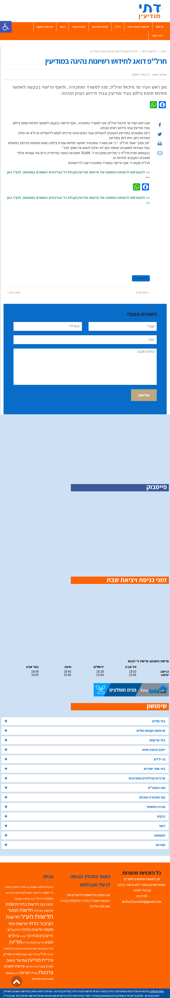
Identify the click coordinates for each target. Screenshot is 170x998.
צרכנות (46, 972)
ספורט (17, 954)
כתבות (34, 942)
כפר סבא (15, 995)
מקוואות (159, 835)
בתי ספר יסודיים (154, 768)
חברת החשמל (156, 806)
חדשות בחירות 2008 (22, 904)
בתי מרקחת (157, 740)
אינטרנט (48, 887)
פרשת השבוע (14, 966)
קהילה (34, 973)
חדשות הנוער (20, 910)
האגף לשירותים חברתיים (19, 892)
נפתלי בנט (33, 954)
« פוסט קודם (143, 292)
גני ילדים (159, 759)
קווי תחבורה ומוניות (152, 797)
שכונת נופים (47, 978)
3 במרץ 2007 (140, 74)
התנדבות (46, 904)
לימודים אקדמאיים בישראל (51, 995)
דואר (162, 825)
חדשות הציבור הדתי (29, 920)
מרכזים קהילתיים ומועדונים (147, 778)
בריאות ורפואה (13, 887)
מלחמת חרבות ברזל (21, 948)
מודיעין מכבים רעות (43, 948)
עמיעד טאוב (16, 960)
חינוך (31, 935)
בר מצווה (48, 892)
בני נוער (25, 887)
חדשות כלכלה (32, 929)
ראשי (164, 51)
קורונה (24, 972)
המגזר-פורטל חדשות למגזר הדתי (89, 991)
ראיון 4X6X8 (12, 973)
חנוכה (23, 936)
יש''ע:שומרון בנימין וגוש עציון (115, 995)
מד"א (26, 942)
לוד (68, 995)
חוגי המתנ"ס (156, 787)
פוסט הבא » (13, 292)
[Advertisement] (78, 238)
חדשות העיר (141, 278)
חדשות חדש (149, 51)
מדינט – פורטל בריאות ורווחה (46, 991)
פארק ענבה (46, 966)
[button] (6, 27)
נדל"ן (42, 954)
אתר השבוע (36, 887)
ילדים (41, 942)
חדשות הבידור (43, 911)
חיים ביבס (44, 935)
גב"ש (134, 995)
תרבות (36, 979)
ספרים (7, 954)
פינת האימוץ (31, 966)
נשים (24, 954)
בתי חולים (158, 721)
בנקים (161, 816)
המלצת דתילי (44, 898)
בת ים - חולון (144, 995)
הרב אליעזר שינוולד (24, 898)
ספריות (160, 845)
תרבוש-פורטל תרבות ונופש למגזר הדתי (128, 991)
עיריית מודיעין (40, 960)
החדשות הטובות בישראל (17, 991)
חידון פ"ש (14, 930)
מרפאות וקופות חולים (151, 730)
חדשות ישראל (28, 995)
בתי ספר (37, 892)
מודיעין (15, 941)
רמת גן (155, 995)
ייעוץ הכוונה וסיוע (153, 749)
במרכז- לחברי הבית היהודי (85, 995)
